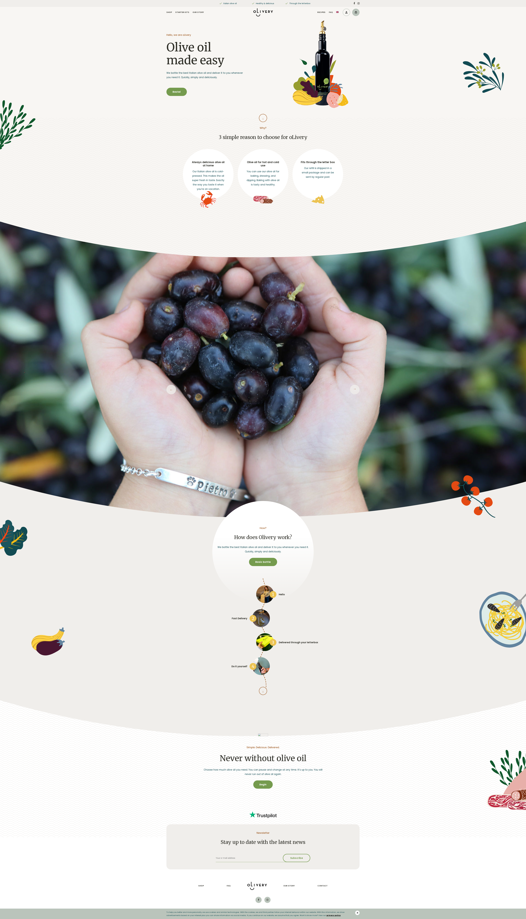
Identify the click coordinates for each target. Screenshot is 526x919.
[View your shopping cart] (356, 12)
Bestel (177, 91)
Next (355, 389)
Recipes (321, 12)
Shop (169, 12)
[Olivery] (263, 12)
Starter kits (182, 12)
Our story (198, 12)
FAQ (331, 12)
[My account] (346, 12)
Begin (263, 784)
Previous (171, 389)
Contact (323, 885)
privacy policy (334, 915)
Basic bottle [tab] (263, 562)
